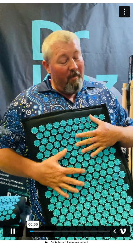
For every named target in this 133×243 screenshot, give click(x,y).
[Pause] (13, 231)
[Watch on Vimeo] (123, 231)
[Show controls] (114, 231)
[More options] (124, 11)
